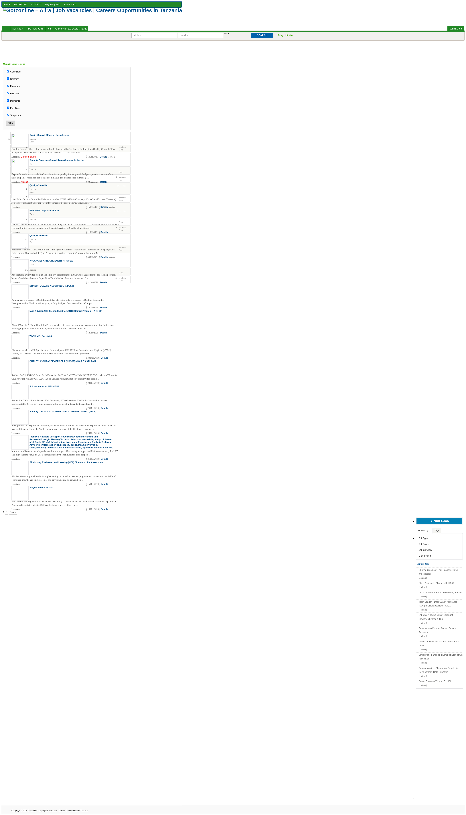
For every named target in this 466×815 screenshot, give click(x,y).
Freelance (15, 86)
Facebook (127, 157)
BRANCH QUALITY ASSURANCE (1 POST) (51, 286)
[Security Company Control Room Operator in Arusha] (20, 172)
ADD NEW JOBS (35, 29)
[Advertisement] (233, 49)
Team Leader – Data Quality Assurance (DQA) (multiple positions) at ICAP (438, 604)
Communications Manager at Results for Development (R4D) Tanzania (438, 670)
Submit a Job (69, 4)
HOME (6, 4)
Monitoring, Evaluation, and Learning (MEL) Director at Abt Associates (66, 462)
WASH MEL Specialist (40, 336)
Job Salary (424, 544)
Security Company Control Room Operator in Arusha (56, 160)
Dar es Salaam (28, 157)
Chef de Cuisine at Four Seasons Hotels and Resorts (438, 572)
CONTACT (36, 4)
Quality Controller (38, 185)
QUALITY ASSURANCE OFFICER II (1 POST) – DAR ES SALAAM (62, 361)
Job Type (423, 538)
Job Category (425, 550)
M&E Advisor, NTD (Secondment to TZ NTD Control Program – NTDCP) (65, 311)
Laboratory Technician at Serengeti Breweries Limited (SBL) (436, 617)
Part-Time (15, 108)
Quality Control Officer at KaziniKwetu (49, 135)
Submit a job (455, 29)
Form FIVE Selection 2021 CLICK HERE (67, 29)
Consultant (15, 71)
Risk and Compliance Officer (44, 210)
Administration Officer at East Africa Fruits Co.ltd (439, 643)
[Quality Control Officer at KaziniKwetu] (20, 147)
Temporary (15, 115)
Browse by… (424, 530)
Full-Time (14, 93)
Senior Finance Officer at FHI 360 (435, 681)
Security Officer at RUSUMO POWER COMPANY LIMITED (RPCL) (62, 411)
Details (103, 157)
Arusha (24, 182)
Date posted (425, 556)
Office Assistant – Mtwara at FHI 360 (436, 583)
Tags (437, 530)
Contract (14, 79)
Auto (226, 33)
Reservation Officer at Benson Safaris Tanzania (437, 630)
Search (262, 35)
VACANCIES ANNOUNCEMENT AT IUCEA (51, 261)
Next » (13, 512)
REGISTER (17, 29)
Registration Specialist (41, 487)
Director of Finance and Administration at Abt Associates (440, 657)
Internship (15, 101)
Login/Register (52, 4)
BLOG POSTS (20, 4)
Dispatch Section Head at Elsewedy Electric (440, 592)
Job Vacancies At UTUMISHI (44, 386)
